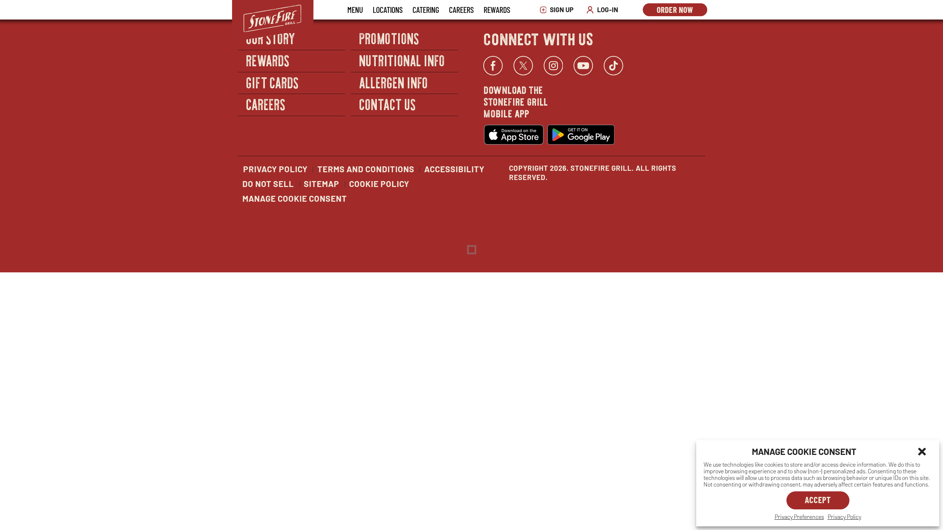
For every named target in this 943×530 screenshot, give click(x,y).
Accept (818, 499)
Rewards (497, 9)
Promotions (390, 38)
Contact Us (388, 104)
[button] (922, 451)
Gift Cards (272, 82)
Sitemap (321, 183)
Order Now (682, 10)
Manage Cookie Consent (294, 198)
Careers (461, 9)
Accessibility (454, 169)
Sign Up (558, 10)
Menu (355, 9)
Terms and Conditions (366, 169)
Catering (426, 9)
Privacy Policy (844, 516)
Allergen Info (394, 82)
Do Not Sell (268, 183)
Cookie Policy (379, 183)
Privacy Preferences (799, 516)
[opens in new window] (514, 135)
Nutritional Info (402, 60)
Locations (388, 9)
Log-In (604, 10)
